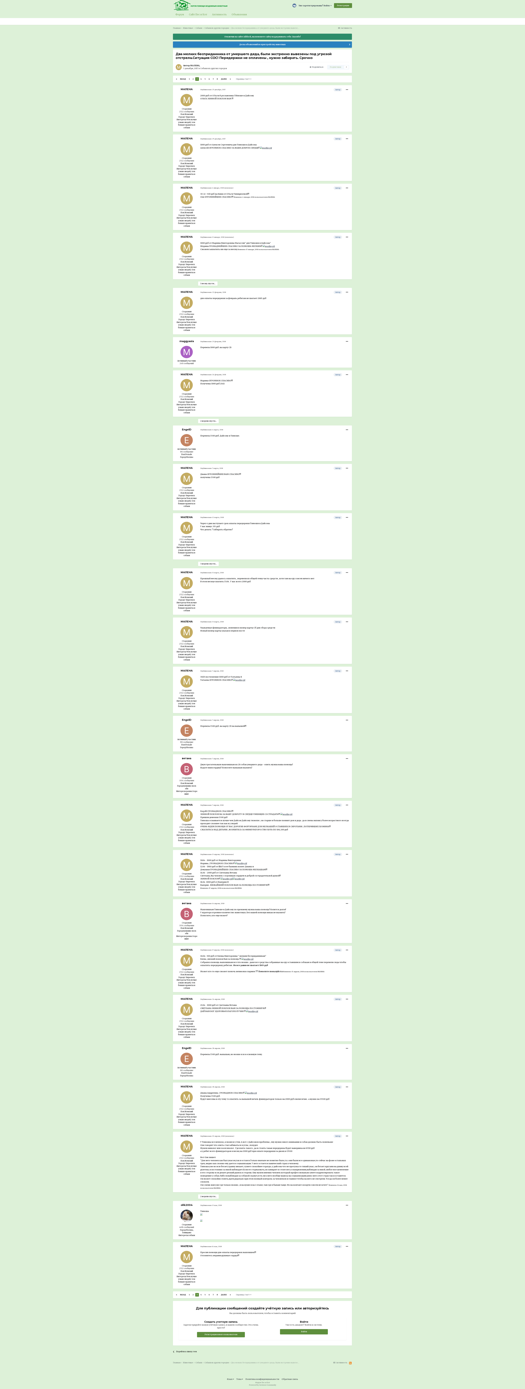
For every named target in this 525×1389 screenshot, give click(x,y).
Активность (219, 14)
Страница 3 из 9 (243, 79)
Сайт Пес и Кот (198, 14)
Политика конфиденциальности (262, 1379)
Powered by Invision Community (262, 1385)
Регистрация (343, 5)
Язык (230, 1379)
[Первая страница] (176, 79)
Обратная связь (290, 1379)
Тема (239, 1379)
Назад (183, 79)
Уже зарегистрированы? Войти (314, 6)
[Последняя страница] (230, 79)
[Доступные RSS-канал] (350, 1363)
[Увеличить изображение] (266, 148)
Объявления (239, 14)
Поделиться (317, 67)
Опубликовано (212, 90)
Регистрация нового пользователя (221, 1334)
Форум (179, 14)
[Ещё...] (347, 89)
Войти (304, 1331)
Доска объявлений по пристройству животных (262, 44)
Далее (224, 79)
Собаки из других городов (213, 68)
